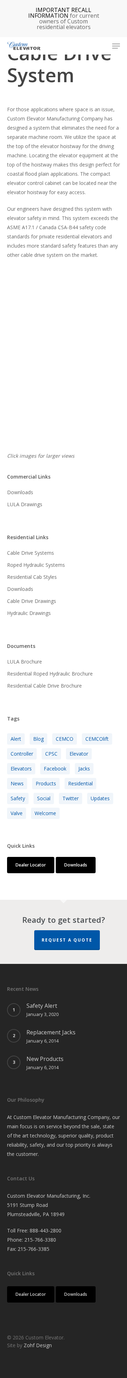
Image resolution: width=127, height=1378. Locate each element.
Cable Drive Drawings (31, 601)
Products (46, 783)
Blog (38, 738)
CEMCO (64, 738)
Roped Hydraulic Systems (36, 564)
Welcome (45, 813)
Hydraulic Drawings (29, 613)
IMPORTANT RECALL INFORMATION (60, 12)
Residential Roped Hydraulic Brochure (50, 673)
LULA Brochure (24, 661)
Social (43, 798)
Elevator (78, 753)
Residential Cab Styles (32, 577)
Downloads (20, 492)
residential (80, 783)
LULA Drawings (24, 504)
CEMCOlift (97, 738)
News (17, 783)
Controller (22, 753)
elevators (21, 768)
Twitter (70, 798)
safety (18, 798)
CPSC (51, 753)
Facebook (55, 768)
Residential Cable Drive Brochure (44, 685)
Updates (100, 798)
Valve (17, 813)
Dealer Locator (31, 865)
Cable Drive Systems (30, 552)
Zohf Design (38, 1345)
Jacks (84, 768)
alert (16, 738)
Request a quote (67, 940)
